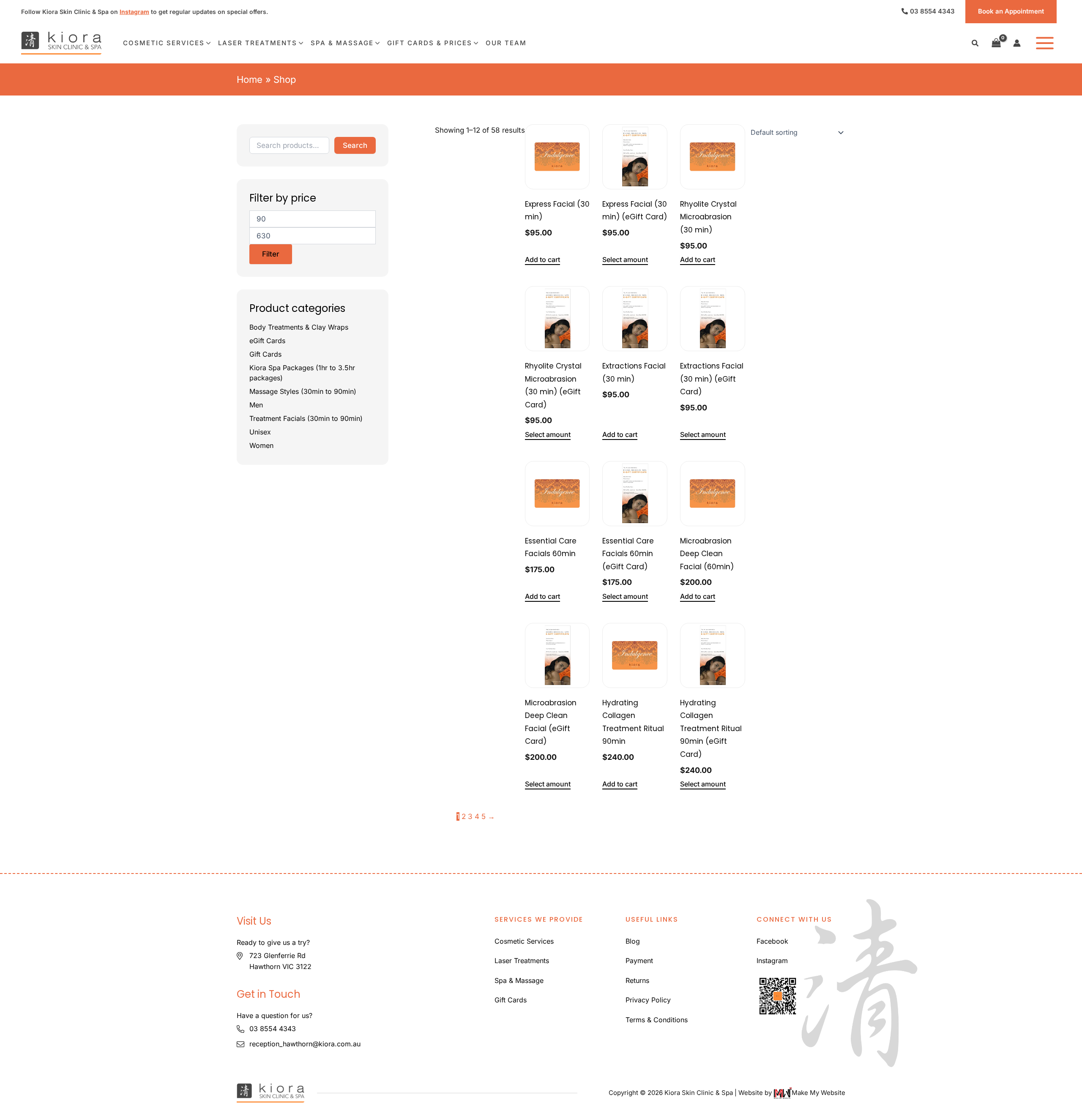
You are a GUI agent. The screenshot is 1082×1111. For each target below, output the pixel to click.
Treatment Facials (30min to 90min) (306, 418)
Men (256, 405)
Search (355, 145)
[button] (975, 44)
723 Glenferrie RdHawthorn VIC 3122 (280, 961)
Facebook (772, 941)
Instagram (134, 11)
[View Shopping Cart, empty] (996, 43)
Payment (639, 960)
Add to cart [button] (542, 259)
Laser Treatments (257, 43)
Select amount (625, 259)
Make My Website (818, 1093)
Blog (633, 941)
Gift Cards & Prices (429, 43)
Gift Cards (265, 354)
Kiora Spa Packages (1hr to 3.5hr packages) (302, 372)
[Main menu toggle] (1045, 43)
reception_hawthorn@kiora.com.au (305, 1044)
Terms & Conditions (657, 1019)
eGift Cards (267, 340)
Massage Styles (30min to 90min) (302, 391)
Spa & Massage (342, 43)
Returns (637, 980)
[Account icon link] (1017, 43)
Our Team (506, 43)
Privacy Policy (648, 1000)
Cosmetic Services (164, 43)
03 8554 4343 (932, 11)
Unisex (260, 432)
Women (261, 445)
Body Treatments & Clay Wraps (298, 327)
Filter (270, 253)
